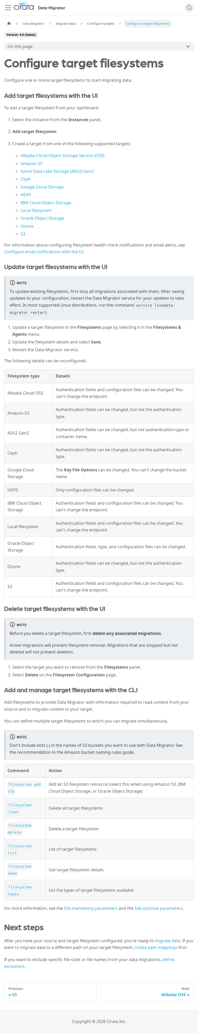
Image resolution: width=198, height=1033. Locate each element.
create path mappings (155, 947)
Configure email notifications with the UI (43, 252)
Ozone (27, 226)
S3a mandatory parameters (91, 908)
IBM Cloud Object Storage (46, 203)
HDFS (26, 195)
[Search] (189, 7)
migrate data (167, 941)
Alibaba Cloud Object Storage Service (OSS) (62, 155)
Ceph (26, 179)
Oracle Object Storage (42, 218)
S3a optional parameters (159, 908)
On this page (19, 46)
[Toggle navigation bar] (8, 8)
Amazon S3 (31, 163)
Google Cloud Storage (42, 187)
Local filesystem (36, 210)
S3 (23, 234)
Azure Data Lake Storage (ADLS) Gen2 (57, 171)
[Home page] (9, 24)
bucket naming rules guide (107, 752)
